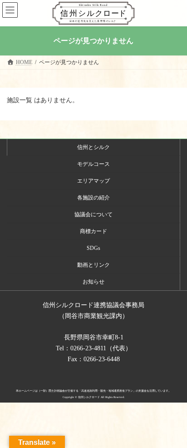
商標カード (93, 231)
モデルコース (93, 164)
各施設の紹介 (93, 197)
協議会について (93, 214)
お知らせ (93, 282)
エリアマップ (93, 181)
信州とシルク (93, 147)
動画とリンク (93, 265)
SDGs (93, 248)
